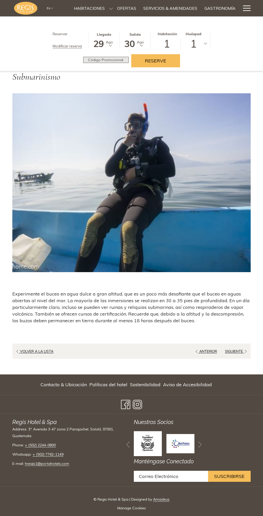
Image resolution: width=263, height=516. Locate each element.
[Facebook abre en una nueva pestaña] (125, 403)
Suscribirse (229, 476)
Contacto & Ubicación (64, 385)
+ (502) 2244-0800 (40, 445)
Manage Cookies (131, 508)
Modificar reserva (67, 46)
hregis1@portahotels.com (47, 463)
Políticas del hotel (108, 385)
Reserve (162, 61)
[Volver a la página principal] (25, 8)
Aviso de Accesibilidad (187, 385)
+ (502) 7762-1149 (48, 454)
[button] (104, 39)
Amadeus (161, 499)
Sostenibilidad (145, 385)
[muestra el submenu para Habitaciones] (111, 8)
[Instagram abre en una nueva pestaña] (137, 403)
